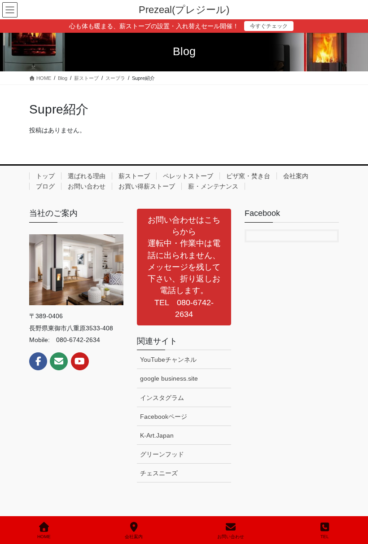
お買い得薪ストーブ (146, 186)
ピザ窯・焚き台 (248, 176)
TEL (324, 536)
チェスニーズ (159, 473)
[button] (184, 267)
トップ (45, 176)
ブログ (45, 186)
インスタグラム (162, 397)
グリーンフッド (162, 454)
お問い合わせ (86, 186)
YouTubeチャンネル (168, 359)
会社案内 (295, 176)
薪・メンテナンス (213, 186)
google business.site (169, 378)
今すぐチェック (269, 26)
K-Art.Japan (157, 435)
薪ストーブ (134, 176)
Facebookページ (163, 416)
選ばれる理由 (86, 176)
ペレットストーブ (188, 176)
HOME (44, 536)
